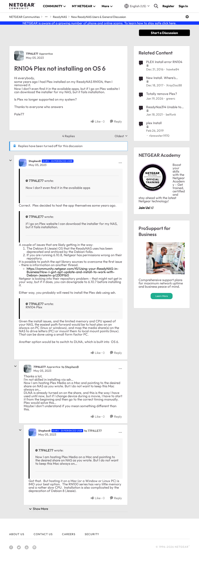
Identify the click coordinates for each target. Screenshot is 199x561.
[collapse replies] (10, 160)
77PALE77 (32, 53)
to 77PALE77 (93, 430)
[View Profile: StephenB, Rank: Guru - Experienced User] (23, 163)
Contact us (43, 534)
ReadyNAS (60, 17)
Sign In (183, 6)
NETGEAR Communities (24, 17)
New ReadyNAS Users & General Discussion (98, 17)
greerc (170, 98)
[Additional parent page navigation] (46, 16)
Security (92, 534)
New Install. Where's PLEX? (160, 78)
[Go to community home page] (22, 6)
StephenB (35, 161)
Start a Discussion (164, 33)
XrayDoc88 (174, 85)
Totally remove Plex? (161, 94)
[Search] (156, 6)
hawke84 (172, 69)
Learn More (161, 296)
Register (168, 6)
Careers (68, 534)
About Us (16, 534)
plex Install (154, 123)
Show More (40, 509)
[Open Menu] (187, 16)
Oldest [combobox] (121, 136)
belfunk (171, 114)
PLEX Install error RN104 (164, 62)
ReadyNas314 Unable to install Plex (163, 107)
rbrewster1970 (159, 135)
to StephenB (70, 366)
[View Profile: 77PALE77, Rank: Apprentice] (19, 55)
